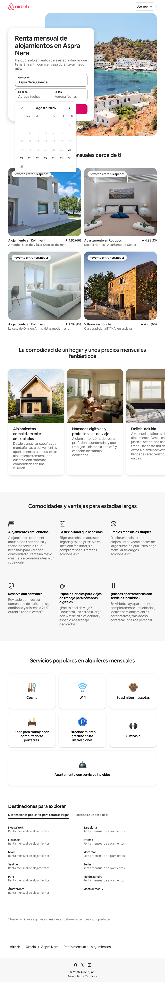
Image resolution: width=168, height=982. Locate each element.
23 (69, 150)
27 (45, 158)
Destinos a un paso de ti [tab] (92, 815)
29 (61, 158)
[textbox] (33, 96)
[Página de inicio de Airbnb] (18, 6)
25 (29, 158)
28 (53, 158)
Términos (91, 976)
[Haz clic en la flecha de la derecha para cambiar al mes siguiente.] (69, 108)
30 (70, 158)
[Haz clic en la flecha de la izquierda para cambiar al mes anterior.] (22, 108)
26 (37, 158)
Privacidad (74, 976)
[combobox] (51, 82)
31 (21, 166)
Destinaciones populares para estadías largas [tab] (38, 815)
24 (21, 158)
